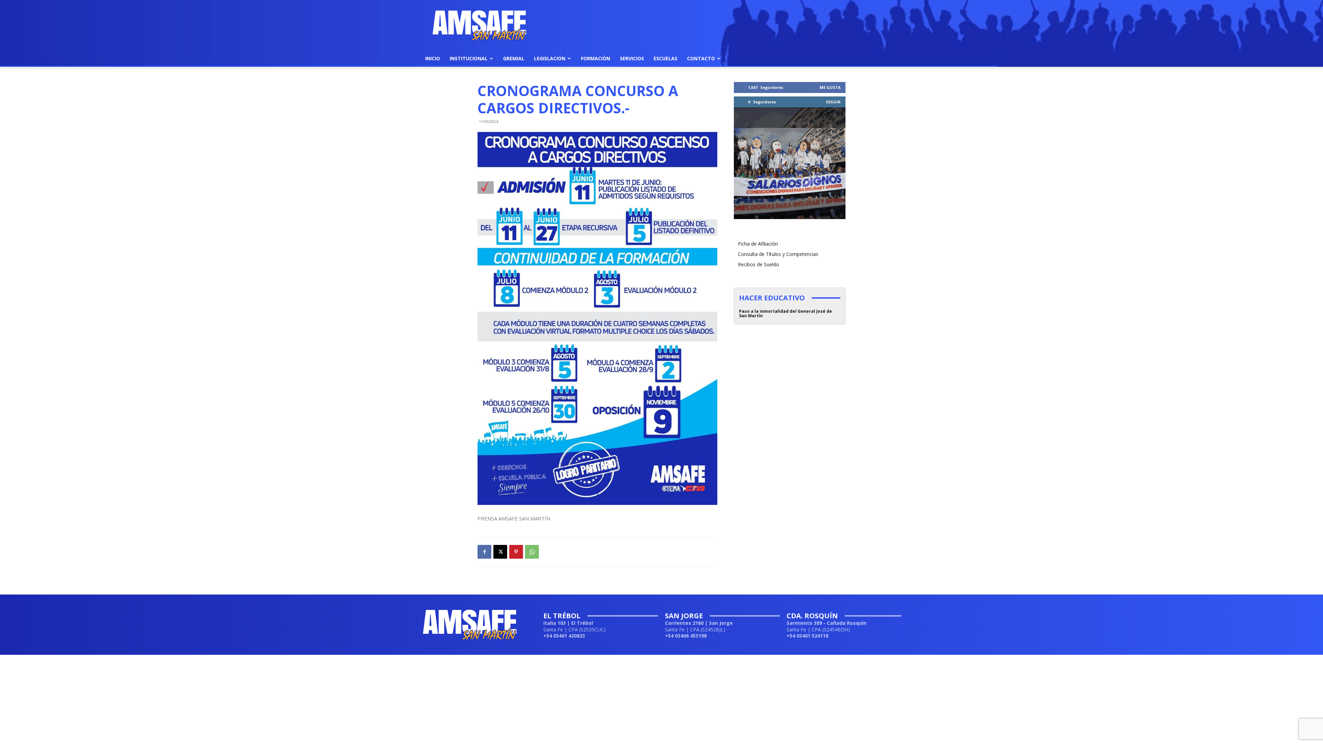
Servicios (632, 58)
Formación (595, 58)
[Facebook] (484, 552)
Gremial (513, 58)
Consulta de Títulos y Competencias (778, 254)
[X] (500, 552)
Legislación (549, 58)
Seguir (833, 101)
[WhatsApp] (532, 552)
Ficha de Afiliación (758, 243)
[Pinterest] (516, 552)
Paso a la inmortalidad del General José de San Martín (785, 313)
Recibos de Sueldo (758, 264)
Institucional (469, 58)
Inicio (432, 58)
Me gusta (830, 87)
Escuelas (665, 58)
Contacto (701, 58)
